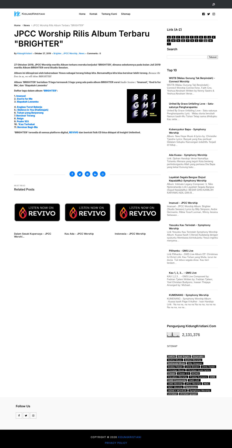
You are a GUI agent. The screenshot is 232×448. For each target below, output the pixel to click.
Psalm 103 (23, 121)
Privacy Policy (116, 442)
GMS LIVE (194, 380)
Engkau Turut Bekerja (29, 106)
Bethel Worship (193, 360)
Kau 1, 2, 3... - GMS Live (183, 272)
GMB (212, 377)
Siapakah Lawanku (28, 101)
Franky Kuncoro (198, 377)
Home (82, 13)
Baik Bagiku (184, 356)
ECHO (195, 373)
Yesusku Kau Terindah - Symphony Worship (189, 227)
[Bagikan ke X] (80, 174)
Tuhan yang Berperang (30, 112)
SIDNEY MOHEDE (177, 390)
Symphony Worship (200, 390)
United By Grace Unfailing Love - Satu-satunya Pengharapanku (191, 105)
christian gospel (188, 393)
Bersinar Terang (25, 115)
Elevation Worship (177, 377)
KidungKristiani (24, 53)
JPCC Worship (70, 53)
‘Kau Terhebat (26, 124)
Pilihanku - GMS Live (181, 250)
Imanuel (21, 95)
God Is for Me (24, 98)
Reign (20, 118)
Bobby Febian (175, 366)
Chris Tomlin (208, 366)
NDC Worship (175, 387)
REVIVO (73, 132)
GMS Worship (175, 383)
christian (172, 393)
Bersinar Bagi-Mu (27, 127)
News (27, 25)
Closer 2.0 (183, 373)
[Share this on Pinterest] (87, 174)
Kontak (93, 13)
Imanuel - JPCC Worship (183, 202)
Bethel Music (175, 360)
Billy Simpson (195, 363)
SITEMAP (172, 346)
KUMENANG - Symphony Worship (189, 295)
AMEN (171, 356)
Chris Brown (192, 366)
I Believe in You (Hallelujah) (32, 109)
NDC (206, 383)
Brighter (57, 53)
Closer (171, 373)
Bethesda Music (176, 363)
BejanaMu (198, 356)
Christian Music (176, 370)
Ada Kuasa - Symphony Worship (188, 154)
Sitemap (125, 13)
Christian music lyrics (199, 370)
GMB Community (177, 380)
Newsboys (191, 387)
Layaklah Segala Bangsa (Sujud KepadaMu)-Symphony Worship (188, 179)
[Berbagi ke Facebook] (72, 174)
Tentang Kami (109, 13)
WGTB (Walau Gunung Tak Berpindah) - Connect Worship (192, 80)
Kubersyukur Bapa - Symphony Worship (187, 131)
